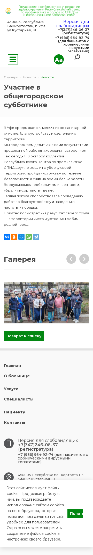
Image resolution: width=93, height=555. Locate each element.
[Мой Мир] (21, 237)
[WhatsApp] (29, 237)
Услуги (11, 388)
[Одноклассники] (14, 237)
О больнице (17, 375)
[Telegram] (36, 237)
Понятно (76, 513)
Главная (12, 365)
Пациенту (14, 412)
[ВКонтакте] (7, 237)
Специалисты (19, 399)
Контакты (14, 422)
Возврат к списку (23, 336)
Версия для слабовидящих (72, 23)
